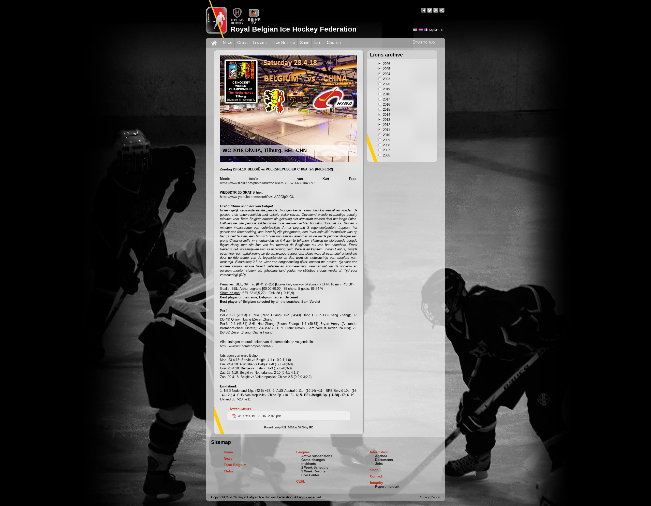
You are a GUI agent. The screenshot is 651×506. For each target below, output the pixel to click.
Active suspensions (316, 456)
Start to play (423, 42)
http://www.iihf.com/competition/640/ (246, 346)
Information (379, 452)
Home (228, 452)
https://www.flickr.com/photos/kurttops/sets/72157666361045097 (267, 183)
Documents (384, 460)
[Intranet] (442, 10)
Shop (304, 42)
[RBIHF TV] (253, 23)
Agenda (381, 456)
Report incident (387, 486)
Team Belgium (283, 42)
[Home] (214, 42)
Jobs (379, 464)
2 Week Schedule (314, 467)
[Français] (426, 29)
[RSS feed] (435, 10)
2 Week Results (313, 471)
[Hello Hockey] (237, 23)
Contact (334, 42)
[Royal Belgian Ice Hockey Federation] (216, 19)
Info (317, 42)
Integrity (376, 483)
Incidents (308, 464)
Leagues (260, 42)
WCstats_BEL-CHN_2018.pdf (259, 416)
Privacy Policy (429, 497)
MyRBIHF (436, 30)
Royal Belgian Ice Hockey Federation (293, 29)
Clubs (242, 42)
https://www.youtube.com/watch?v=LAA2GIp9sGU (257, 197)
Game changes (313, 460)
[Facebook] (423, 10)
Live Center (310, 475)
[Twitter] (429, 10)
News (227, 42)
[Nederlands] (421, 29)
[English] (415, 29)
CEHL (300, 481)
